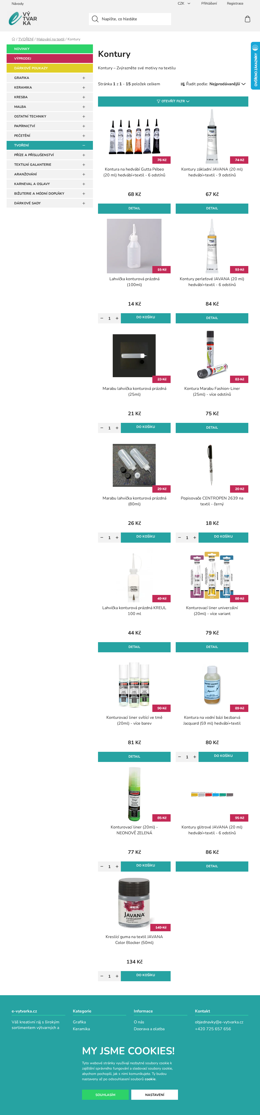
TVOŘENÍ (21, 145)
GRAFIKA (21, 78)
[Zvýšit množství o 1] (117, 318)
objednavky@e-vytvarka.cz (219, 1022)
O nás (139, 1022)
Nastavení (154, 1095)
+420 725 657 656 (213, 1029)
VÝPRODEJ (22, 58)
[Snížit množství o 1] (102, 318)
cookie (150, 1079)
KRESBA (21, 97)
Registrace (235, 3)
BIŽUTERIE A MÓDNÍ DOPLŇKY (39, 193)
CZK (181, 3)
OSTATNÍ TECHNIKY (30, 116)
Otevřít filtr (173, 101)
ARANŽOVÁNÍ (25, 174)
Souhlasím (105, 1095)
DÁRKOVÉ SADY (27, 203)
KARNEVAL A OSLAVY (32, 184)
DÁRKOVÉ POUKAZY (31, 68)
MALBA (20, 107)
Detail (134, 208)
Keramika (81, 1029)
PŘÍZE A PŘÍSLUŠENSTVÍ (34, 155)
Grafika (79, 1022)
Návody (18, 3)
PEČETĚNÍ (22, 136)
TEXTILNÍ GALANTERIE (32, 164)
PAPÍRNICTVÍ (24, 126)
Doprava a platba (149, 1029)
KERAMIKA (23, 87)
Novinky (21, 49)
